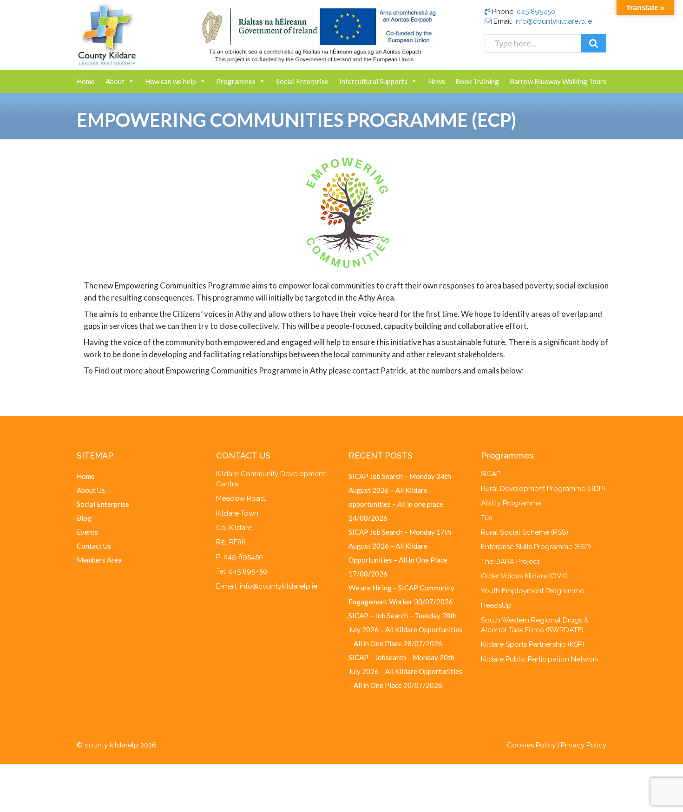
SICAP (490, 474)
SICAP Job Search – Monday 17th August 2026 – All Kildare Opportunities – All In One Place (399, 546)
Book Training (477, 81)
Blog (84, 518)
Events (87, 532)
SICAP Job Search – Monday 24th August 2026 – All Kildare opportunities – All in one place (399, 490)
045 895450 (536, 11)
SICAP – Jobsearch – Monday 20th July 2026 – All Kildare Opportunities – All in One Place (405, 671)
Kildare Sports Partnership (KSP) (532, 644)
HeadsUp (496, 605)
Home (86, 81)
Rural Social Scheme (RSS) (524, 532)
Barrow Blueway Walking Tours (558, 81)
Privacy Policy (583, 745)
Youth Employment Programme (532, 591)
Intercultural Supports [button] (373, 81)
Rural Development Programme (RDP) (543, 489)
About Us (91, 490)
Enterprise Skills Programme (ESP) (536, 547)
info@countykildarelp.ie (553, 21)
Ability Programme (511, 503)
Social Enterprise (302, 81)
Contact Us (94, 546)
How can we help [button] (170, 81)
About (115, 81)
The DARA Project (510, 561)
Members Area (99, 560)
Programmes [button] (236, 81)
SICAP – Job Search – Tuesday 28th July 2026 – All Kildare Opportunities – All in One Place (405, 629)
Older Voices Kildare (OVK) (524, 576)
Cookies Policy (531, 745)
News (436, 81)
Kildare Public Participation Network (540, 659)
